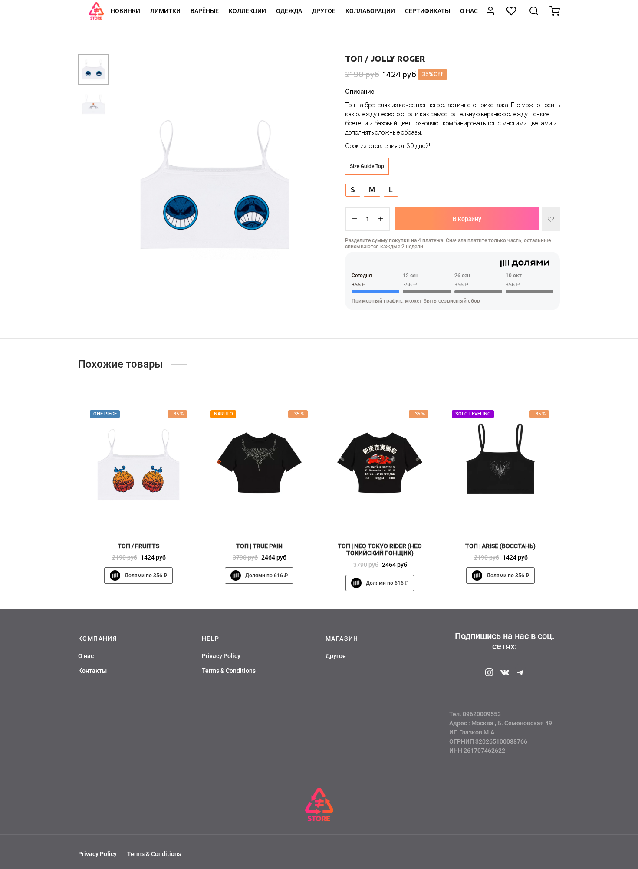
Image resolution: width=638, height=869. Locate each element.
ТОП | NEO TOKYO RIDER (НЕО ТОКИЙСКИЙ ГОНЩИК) (380, 549)
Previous (126, 184)
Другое (323, 10)
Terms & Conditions (229, 670)
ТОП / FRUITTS (138, 545)
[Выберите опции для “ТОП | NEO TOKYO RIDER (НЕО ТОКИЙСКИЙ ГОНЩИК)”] (394, 516)
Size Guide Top (367, 166)
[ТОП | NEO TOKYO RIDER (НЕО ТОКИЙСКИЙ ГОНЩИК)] (380, 465)
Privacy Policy (221, 655)
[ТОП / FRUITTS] (138, 465)
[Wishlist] (512, 11)
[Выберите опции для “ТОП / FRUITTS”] (153, 516)
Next (303, 184)
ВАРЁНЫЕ (205, 10)
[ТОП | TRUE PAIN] (259, 465)
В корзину (467, 218)
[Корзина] (554, 11)
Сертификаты (427, 10)
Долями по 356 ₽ (146, 576)
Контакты (92, 670)
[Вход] (490, 11)
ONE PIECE (105, 414)
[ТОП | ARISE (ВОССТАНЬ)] (500, 465)
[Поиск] (534, 11)
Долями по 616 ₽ (266, 576)
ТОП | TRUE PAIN (259, 545)
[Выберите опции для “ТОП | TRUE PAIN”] (274, 516)
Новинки (125, 10)
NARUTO (223, 414)
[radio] (352, 189)
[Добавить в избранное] (551, 218)
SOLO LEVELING (473, 414)
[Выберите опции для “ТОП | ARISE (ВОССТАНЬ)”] (515, 516)
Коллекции (247, 10)
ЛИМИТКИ (165, 10)
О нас (469, 10)
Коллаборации (370, 10)
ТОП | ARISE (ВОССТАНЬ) (500, 545)
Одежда (289, 10)
